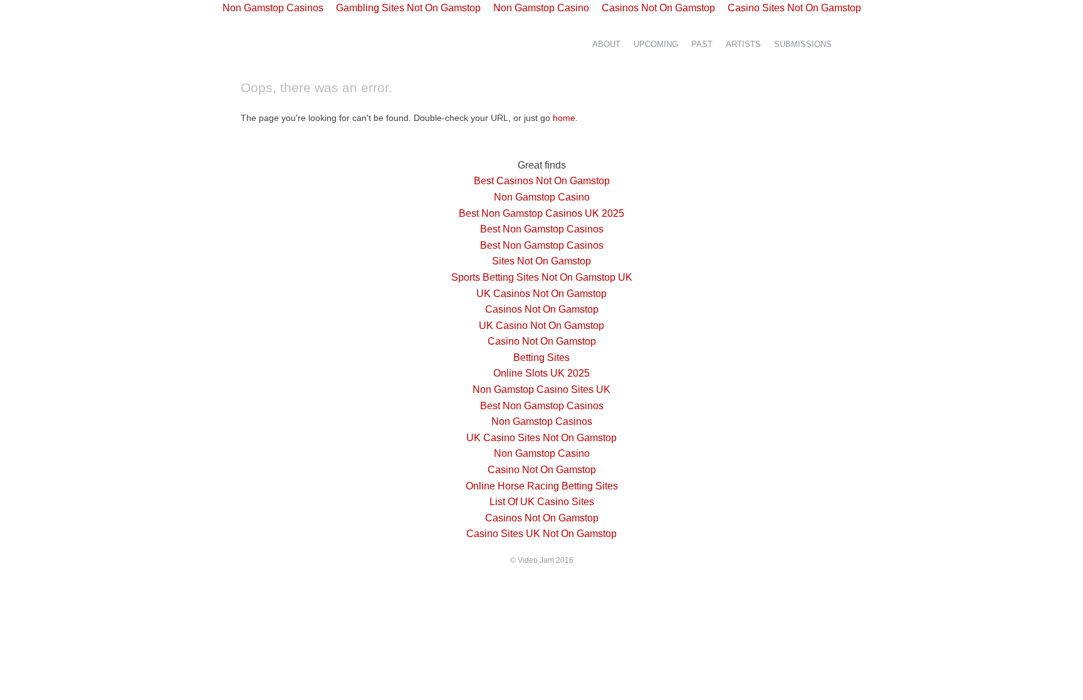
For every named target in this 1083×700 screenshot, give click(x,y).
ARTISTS (743, 44)
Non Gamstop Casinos (541, 421)
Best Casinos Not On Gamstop (542, 180)
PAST (702, 44)
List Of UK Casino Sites (541, 501)
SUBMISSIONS (803, 44)
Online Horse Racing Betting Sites (542, 486)
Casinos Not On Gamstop (542, 309)
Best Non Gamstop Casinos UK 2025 (541, 213)
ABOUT (606, 44)
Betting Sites (541, 357)
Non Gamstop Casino (542, 197)
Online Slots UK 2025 (541, 373)
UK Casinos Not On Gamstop (541, 293)
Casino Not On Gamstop (542, 341)
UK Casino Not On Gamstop (541, 325)
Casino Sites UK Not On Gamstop (541, 533)
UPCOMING (656, 44)
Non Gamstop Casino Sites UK (541, 389)
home (564, 118)
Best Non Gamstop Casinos (542, 229)
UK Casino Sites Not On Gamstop (541, 437)
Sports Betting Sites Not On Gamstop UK (541, 277)
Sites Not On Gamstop (541, 261)
